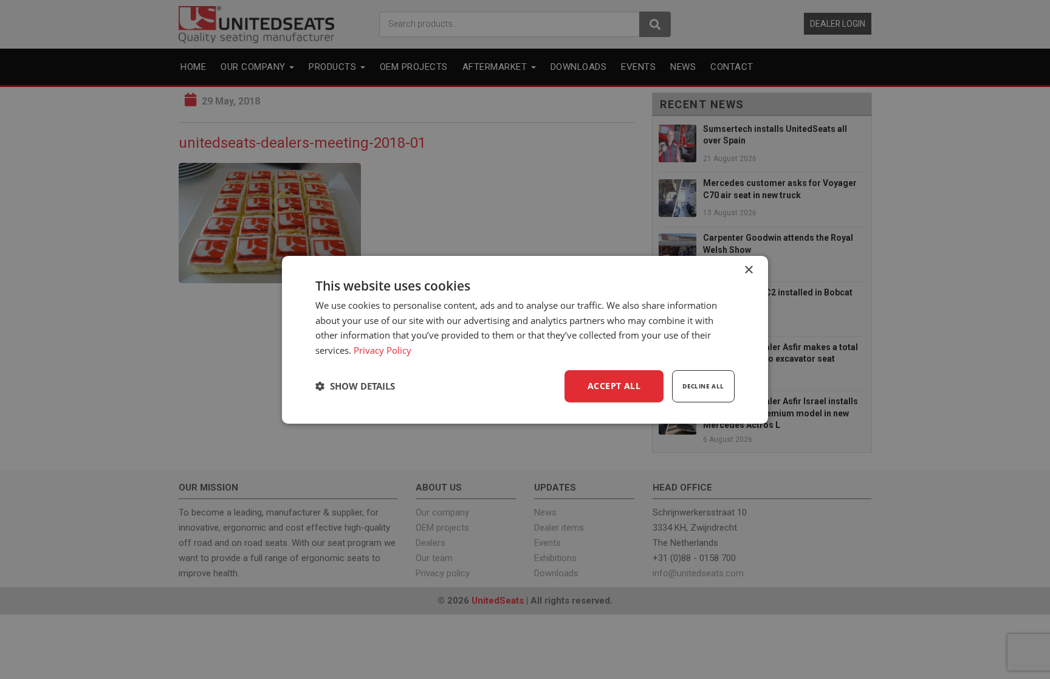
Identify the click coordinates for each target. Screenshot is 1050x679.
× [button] (748, 269)
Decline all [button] (703, 386)
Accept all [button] (614, 385)
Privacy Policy (382, 350)
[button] (355, 386)
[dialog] (525, 339)
